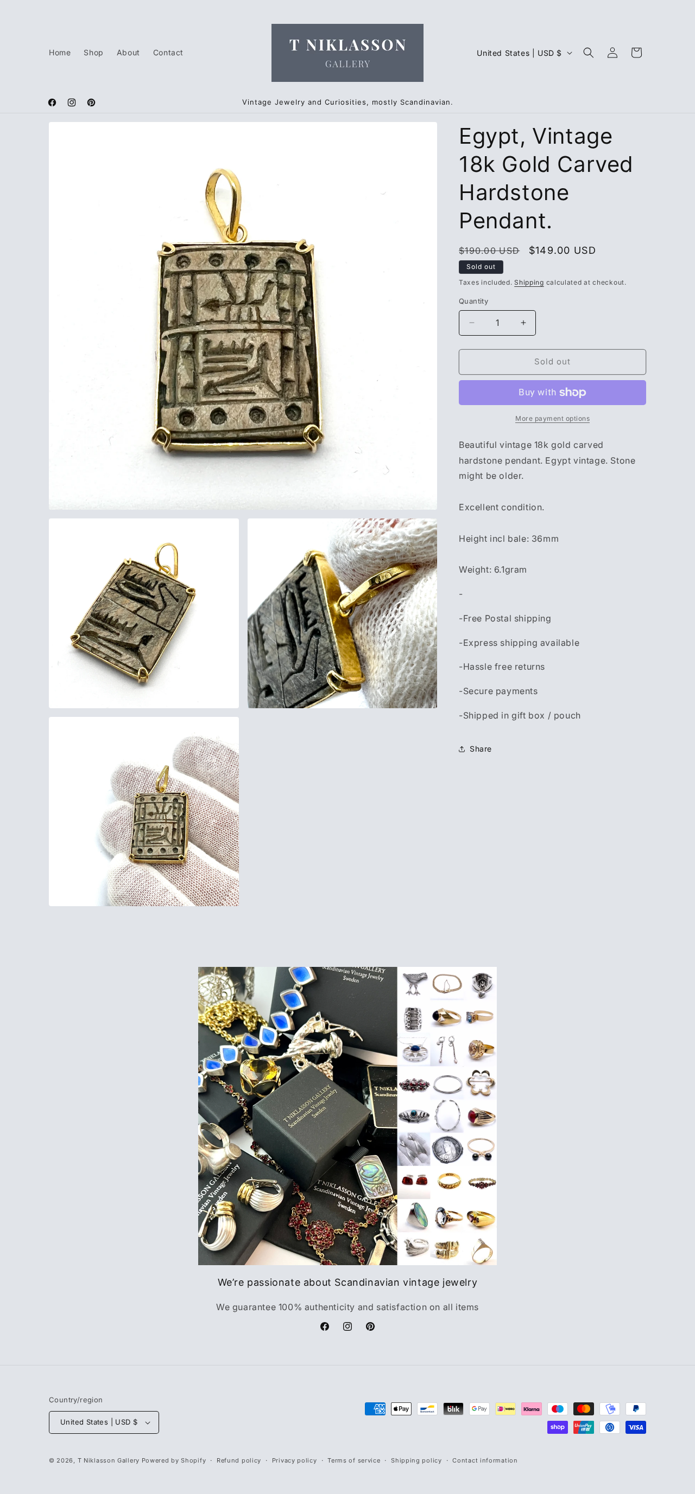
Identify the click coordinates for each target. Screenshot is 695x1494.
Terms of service (353, 1460)
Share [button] (481, 748)
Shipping (529, 282)
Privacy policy (294, 1460)
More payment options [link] (552, 418)
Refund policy (239, 1460)
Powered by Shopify (174, 1460)
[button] (589, 53)
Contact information (484, 1460)
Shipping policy (416, 1460)
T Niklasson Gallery (109, 1460)
